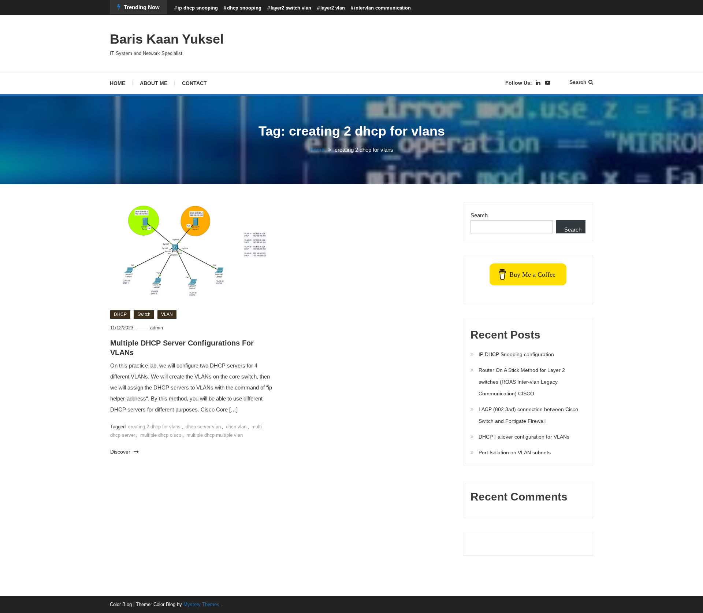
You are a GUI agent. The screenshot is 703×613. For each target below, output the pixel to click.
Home (117, 83)
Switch (143, 314)
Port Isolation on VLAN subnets (515, 452)
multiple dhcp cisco (160, 435)
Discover (121, 452)
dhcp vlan (236, 426)
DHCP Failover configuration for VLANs (524, 437)
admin (156, 327)
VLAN (167, 314)
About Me (153, 83)
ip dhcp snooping (198, 8)
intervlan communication (382, 8)
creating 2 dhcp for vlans (154, 426)
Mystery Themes (201, 604)
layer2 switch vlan (291, 8)
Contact (194, 83)
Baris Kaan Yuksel (167, 39)
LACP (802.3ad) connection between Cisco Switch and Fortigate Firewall (528, 415)
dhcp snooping (244, 8)
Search (578, 82)
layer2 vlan (332, 8)
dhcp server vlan (203, 426)
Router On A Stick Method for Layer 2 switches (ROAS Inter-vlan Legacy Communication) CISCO (522, 381)
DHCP (120, 314)
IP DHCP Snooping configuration (516, 354)
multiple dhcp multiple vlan (214, 435)
